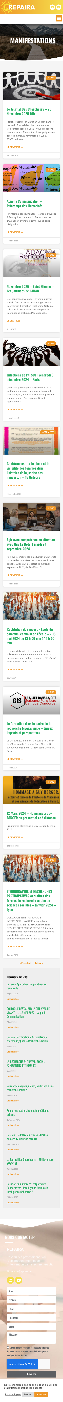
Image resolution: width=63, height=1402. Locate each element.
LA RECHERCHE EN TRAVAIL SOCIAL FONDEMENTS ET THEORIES (26, 1063)
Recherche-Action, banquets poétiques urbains (28, 1112)
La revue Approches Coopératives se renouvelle (27, 986)
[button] (59, 18)
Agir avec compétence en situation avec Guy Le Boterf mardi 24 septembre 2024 (31, 544)
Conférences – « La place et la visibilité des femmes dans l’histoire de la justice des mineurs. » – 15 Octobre (28, 470)
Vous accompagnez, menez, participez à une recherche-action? (30, 1088)
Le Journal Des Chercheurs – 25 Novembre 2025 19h (29, 111)
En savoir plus (13, 1394)
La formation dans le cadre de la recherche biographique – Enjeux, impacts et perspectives (30, 728)
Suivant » (39, 963)
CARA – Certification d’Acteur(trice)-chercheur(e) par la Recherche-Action (27, 1039)
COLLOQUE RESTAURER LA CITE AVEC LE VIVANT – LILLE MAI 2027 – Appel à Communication (28, 1012)
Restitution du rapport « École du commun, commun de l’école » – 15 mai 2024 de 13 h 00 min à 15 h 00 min (31, 636)
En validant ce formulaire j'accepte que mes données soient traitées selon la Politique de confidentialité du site (28, 1351)
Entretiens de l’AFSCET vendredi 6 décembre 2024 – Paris (30, 377)
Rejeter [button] (28, 1394)
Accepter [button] (41, 1394)
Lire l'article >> (15, 147)
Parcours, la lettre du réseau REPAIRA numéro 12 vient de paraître (27, 1137)
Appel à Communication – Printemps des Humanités (25, 203)
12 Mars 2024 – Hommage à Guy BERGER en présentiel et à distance (31, 815)
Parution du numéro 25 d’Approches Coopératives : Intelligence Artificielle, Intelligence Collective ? (28, 1188)
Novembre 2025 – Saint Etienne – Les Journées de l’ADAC (30, 288)
